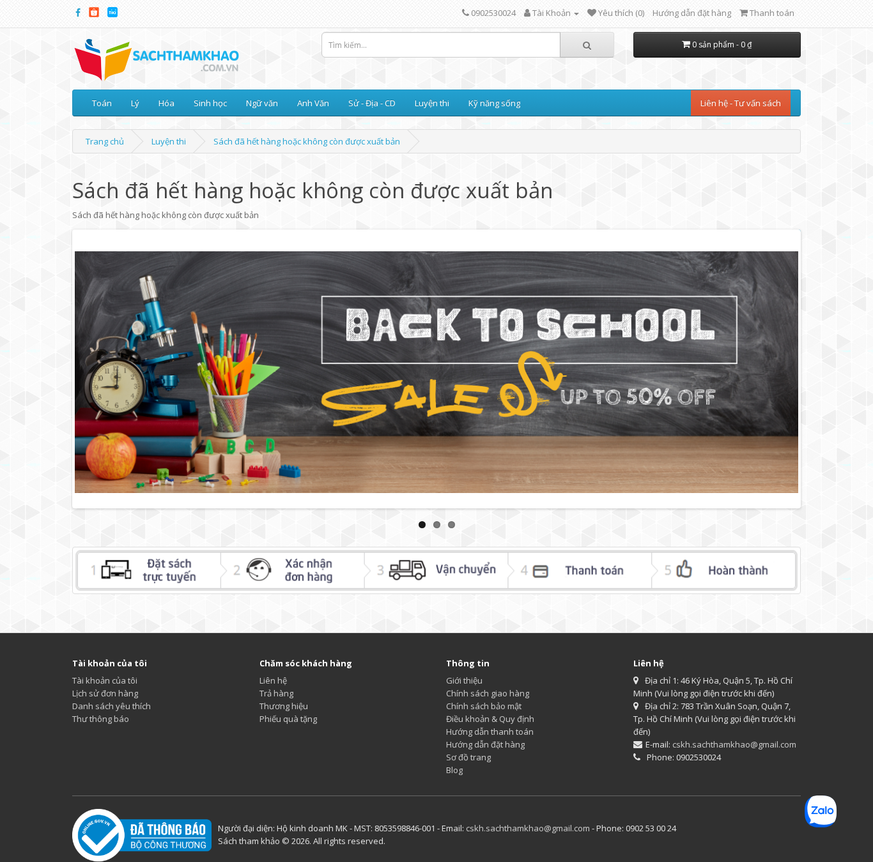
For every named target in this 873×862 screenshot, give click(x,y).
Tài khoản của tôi (104, 680)
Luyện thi (432, 103)
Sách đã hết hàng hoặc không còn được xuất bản (306, 141)
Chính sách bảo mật (483, 706)
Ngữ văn (262, 103)
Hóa (166, 103)
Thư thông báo (100, 719)
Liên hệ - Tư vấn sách (740, 103)
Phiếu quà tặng (288, 719)
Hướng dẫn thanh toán (490, 731)
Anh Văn (313, 103)
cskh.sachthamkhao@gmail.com (734, 744)
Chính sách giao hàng (487, 693)
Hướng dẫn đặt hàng (692, 13)
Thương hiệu (283, 706)
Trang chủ (105, 141)
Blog (454, 770)
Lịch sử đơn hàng (105, 693)
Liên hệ (273, 680)
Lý (135, 103)
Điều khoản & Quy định (490, 719)
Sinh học (210, 103)
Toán (102, 103)
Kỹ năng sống (494, 103)
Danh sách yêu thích (111, 706)
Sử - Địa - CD (372, 103)
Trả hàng (276, 693)
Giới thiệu (464, 680)
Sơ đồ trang (468, 757)
